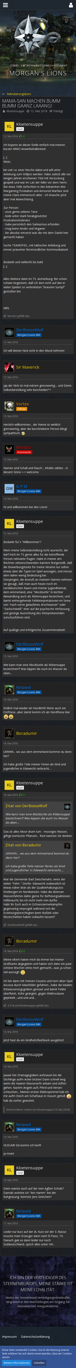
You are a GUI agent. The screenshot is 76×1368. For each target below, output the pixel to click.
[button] (5, 5)
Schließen (39, 1363)
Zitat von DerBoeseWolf (26, 805)
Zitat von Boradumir (23, 845)
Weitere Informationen (17, 1363)
